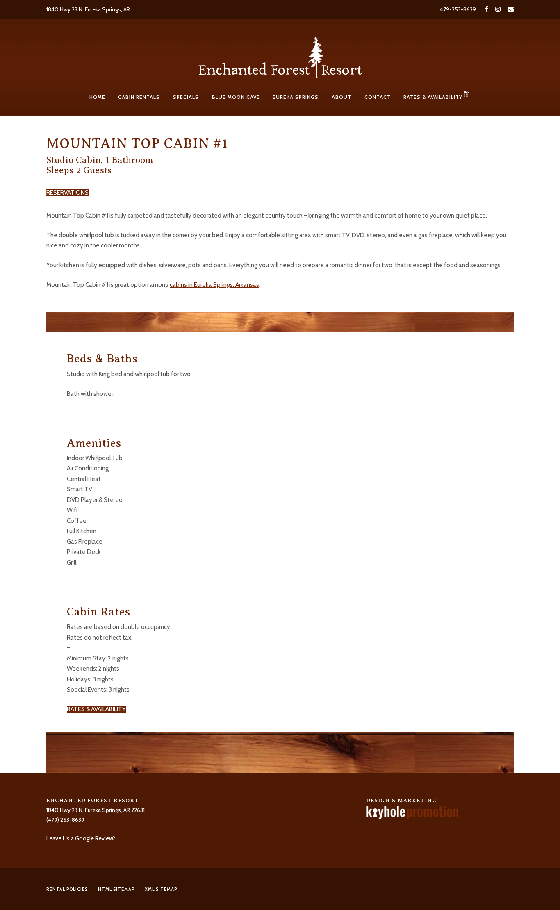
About (341, 97)
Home (97, 97)
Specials (186, 97)
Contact (377, 97)
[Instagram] (497, 9)
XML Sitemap (161, 889)
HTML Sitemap (116, 889)
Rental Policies (67, 889)
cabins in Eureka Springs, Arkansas (214, 284)
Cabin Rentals (139, 97)
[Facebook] (486, 9)
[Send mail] (509, 9)
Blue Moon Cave (236, 97)
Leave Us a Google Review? (80, 838)
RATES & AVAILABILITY (96, 709)
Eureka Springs (296, 97)
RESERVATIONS (67, 192)
